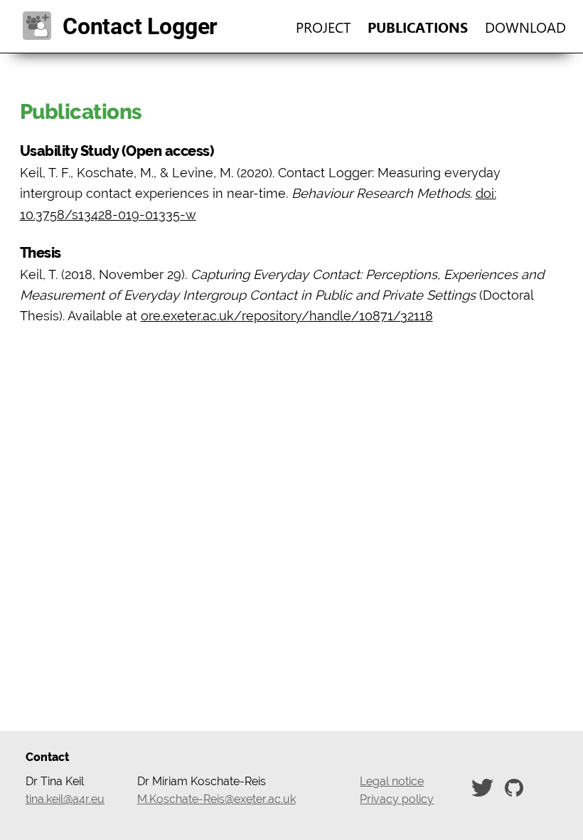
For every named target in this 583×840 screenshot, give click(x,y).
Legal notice (392, 781)
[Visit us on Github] (517, 787)
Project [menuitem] (323, 26)
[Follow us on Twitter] (485, 787)
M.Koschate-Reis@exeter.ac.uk (216, 799)
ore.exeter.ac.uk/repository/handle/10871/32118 (287, 315)
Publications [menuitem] (418, 26)
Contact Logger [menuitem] (128, 26)
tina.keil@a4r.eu (65, 799)
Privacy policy (397, 799)
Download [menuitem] (525, 26)
